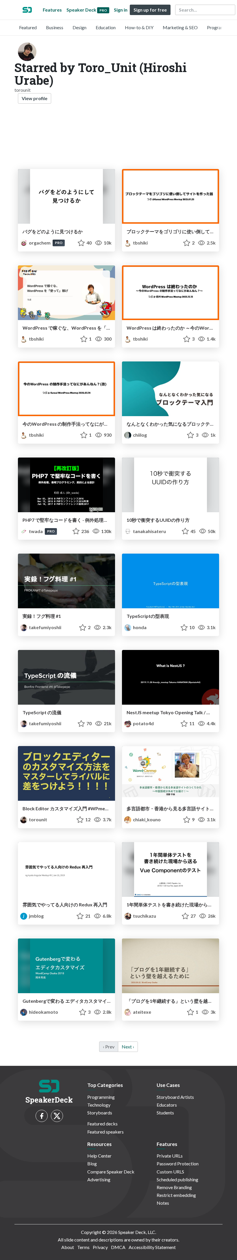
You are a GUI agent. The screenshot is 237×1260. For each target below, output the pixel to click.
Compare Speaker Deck (110, 1171)
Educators (167, 1104)
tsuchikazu (144, 916)
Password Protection (178, 1163)
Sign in (120, 9)
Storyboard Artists (175, 1097)
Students (165, 1112)
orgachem (39, 242)
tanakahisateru (149, 531)
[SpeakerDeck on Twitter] (57, 1116)
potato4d (143, 723)
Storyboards (99, 1112)
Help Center (99, 1155)
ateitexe (141, 1012)
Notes (163, 1203)
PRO (58, 242)
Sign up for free (150, 9)
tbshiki (140, 242)
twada (36, 531)
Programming (220, 27)
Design (79, 27)
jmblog (36, 916)
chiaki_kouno (146, 819)
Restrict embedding (176, 1195)
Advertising (98, 1179)
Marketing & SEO (180, 27)
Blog (92, 1163)
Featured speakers (105, 1131)
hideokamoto (43, 1012)
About (67, 1247)
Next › (128, 1046)
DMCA (118, 1247)
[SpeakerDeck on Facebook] (42, 1116)
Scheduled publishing (177, 1179)
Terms (83, 1247)
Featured (28, 27)
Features (52, 9)
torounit (37, 819)
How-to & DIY (139, 27)
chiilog (139, 435)
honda (139, 627)
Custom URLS (170, 1171)
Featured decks (102, 1123)
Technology (98, 1104)
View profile (34, 98)
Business (54, 27)
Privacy (100, 1247)
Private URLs (170, 1155)
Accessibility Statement (152, 1247)
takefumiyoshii (44, 627)
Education (106, 27)
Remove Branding (174, 1187)
